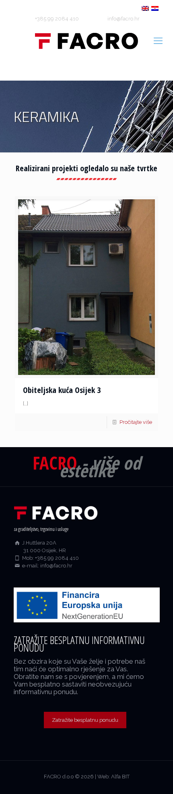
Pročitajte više (135, 422)
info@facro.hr (123, 19)
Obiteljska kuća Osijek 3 (62, 390)
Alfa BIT (120, 777)
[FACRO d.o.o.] (86, 40)
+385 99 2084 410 (57, 19)
